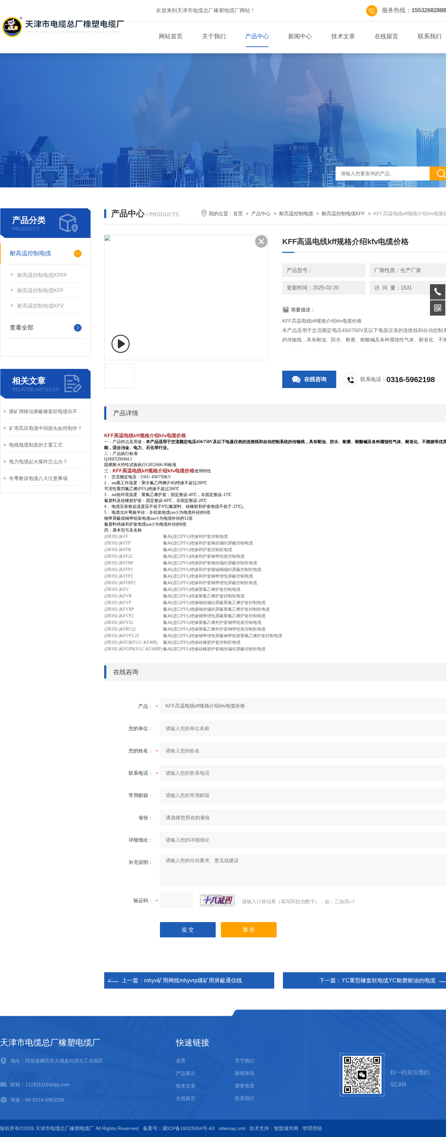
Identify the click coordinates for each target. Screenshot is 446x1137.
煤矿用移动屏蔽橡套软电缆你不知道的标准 (48, 411)
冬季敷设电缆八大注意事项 (38, 478)
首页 (238, 213)
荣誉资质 (244, 1086)
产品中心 (257, 36)
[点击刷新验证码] (217, 900)
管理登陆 (312, 1128)
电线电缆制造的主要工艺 (36, 445)
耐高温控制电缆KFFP (42, 275)
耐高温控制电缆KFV (40, 306)
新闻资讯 (244, 1073)
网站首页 (171, 36)
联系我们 (244, 1098)
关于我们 (214, 36)
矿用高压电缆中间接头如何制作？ (45, 428)
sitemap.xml (232, 1128)
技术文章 (343, 36)
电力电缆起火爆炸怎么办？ (38, 461)
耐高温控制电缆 (30, 253)
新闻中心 (300, 36)
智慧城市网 (286, 1128)
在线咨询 (315, 379)
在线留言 (386, 36)
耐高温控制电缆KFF (40, 290)
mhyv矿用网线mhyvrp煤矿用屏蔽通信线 (193, 980)
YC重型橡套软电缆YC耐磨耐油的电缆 (388, 980)
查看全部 (21, 327)
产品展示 (185, 1073)
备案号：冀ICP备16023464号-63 (179, 1128)
